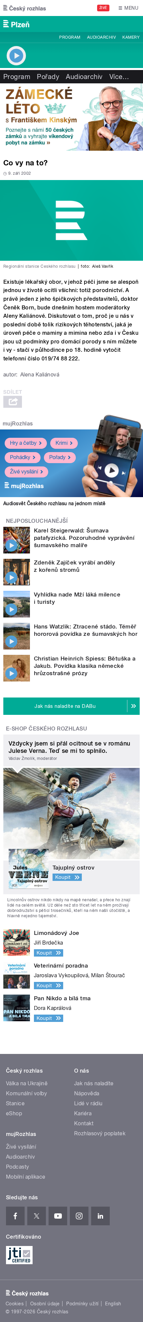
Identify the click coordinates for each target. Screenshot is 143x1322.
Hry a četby (23, 443)
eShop (14, 1113)
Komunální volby (26, 1093)
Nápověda (86, 1093)
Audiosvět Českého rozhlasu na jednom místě (54, 503)
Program (69, 37)
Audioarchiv (101, 37)
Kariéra (82, 1113)
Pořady (48, 77)
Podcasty (17, 1167)
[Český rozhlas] (24, 8)
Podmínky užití (82, 1303)
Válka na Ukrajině (27, 1083)
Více (119, 77)
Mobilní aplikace (26, 1177)
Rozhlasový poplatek (99, 1133)
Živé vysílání (24, 471)
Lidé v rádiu (88, 1103)
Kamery (131, 37)
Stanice (15, 1103)
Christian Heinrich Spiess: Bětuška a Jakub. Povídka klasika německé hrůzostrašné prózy (84, 666)
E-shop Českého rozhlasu (46, 729)
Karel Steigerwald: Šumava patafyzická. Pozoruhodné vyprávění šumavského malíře (84, 537)
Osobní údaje (45, 1303)
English (113, 1303)
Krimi (62, 443)
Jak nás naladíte (94, 1083)
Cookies (15, 1303)
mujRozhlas (18, 423)
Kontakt (83, 1123)
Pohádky (20, 457)
